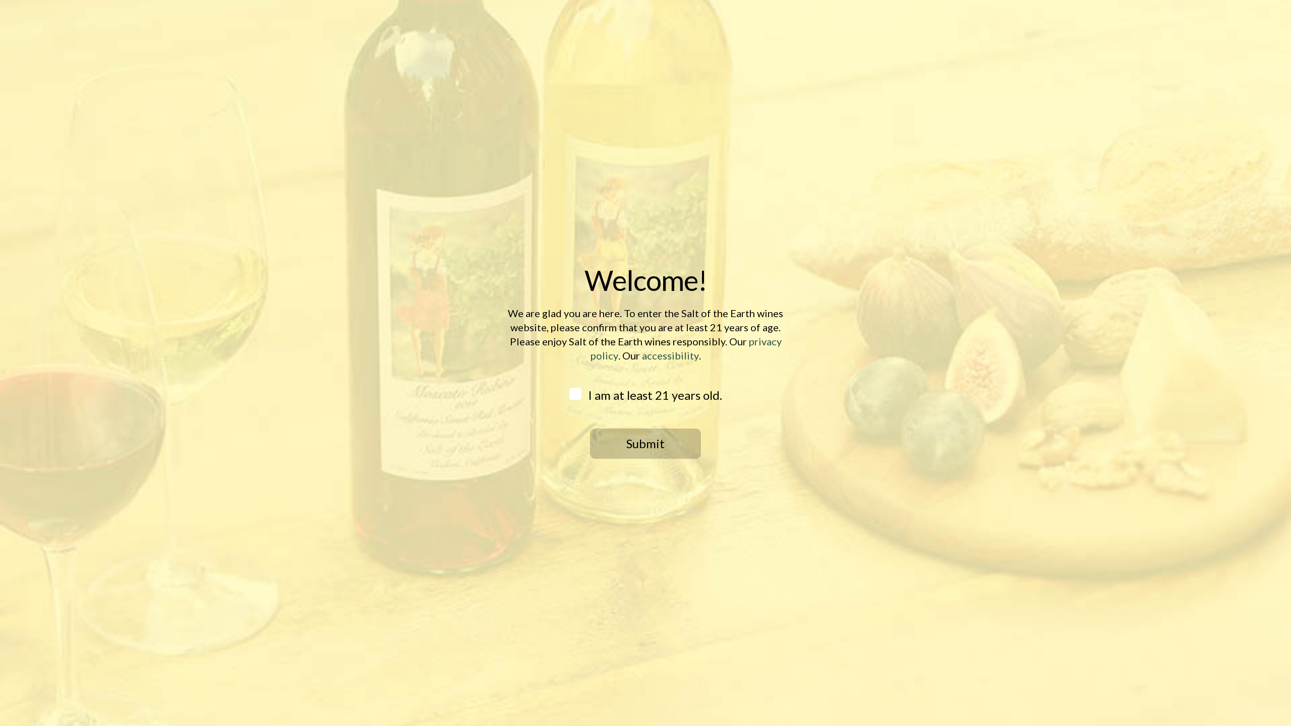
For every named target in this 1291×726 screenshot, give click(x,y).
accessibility (670, 355)
